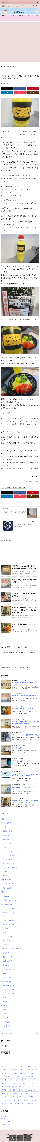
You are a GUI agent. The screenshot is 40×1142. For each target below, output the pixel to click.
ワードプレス (31, 1086)
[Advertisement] (20, 41)
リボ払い (24, 1083)
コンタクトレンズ (9, 989)
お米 (6, 1009)
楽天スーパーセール (8, 1097)
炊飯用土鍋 (32, 1097)
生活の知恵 (7, 961)
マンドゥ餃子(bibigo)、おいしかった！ (23, 708)
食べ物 (12, 66)
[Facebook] (20, 88)
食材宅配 (7, 1022)
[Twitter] (7, 88)
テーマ (18, 1076)
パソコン (7, 936)
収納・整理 (6, 880)
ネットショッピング (8, 1080)
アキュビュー (6, 1069)
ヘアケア (7, 997)
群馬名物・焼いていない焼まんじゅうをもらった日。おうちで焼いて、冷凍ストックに (24, 610)
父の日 (4, 1100)
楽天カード (7, 957)
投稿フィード (5, 1119)
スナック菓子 (6, 1076)
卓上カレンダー (32, 1090)
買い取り (35, 1100)
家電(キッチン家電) (10, 867)
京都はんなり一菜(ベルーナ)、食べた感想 (24, 695)
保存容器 (7, 835)
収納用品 (7, 888)
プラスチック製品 (9, 900)
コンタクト (5, 1073)
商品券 (6, 953)
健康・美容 (6, 981)
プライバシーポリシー (26, 6)
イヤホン (7, 843)
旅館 (26, 1093)
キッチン (23, 1069)
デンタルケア (8, 993)
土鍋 (10, 1093)
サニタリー (7, 851)
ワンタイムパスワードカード (13, 949)
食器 (6, 827)
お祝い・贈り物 (9, 920)
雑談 (4, 819)
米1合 (20, 1100)
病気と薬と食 (8, 985)
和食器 (4, 1093)
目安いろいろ (8, 965)
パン (5, 1018)
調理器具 (7, 831)
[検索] (37, 2)
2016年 (4, 1066)
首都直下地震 (8, 977)
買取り (4, 1103)
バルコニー (7, 896)
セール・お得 (8, 908)
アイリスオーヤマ (16, 1066)
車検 (5, 973)
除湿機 (6, 876)
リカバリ (15, 1083)
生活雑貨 (5, 839)
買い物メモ (7, 916)
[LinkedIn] (7, 92)
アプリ (6, 945)
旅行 (21, 1093)
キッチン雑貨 (6, 823)
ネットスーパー (9, 912)
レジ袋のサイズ (9, 863)
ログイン (3, 1116)
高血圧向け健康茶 (31, 1103)
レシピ (34, 1083)
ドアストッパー (9, 855)
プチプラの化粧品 (17, 748)
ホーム (4, 66)
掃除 (3, 892)
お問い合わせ (5, 6)
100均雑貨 (5, 1026)
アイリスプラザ (31, 1066)
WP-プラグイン (9, 940)
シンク (33, 1073)
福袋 (10, 1100)
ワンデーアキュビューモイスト (11, 1086)
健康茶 (6, 1001)
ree (37, 481)
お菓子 (6, 1014)
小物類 (6, 871)
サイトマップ (14, 6)
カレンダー (7, 847)
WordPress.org (5, 1124)
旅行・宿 (7, 932)
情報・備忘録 (6, 904)
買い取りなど (8, 969)
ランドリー (7, 859)
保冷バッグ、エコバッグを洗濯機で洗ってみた (25, 735)
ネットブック (22, 1080)
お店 (5, 928)
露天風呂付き (19, 1103)
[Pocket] (20, 92)
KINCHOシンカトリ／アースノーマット (23, 761)
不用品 (4, 1090)
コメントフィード (6, 1121)
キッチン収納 (8, 884)
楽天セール (22, 1097)
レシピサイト (8, 924)
